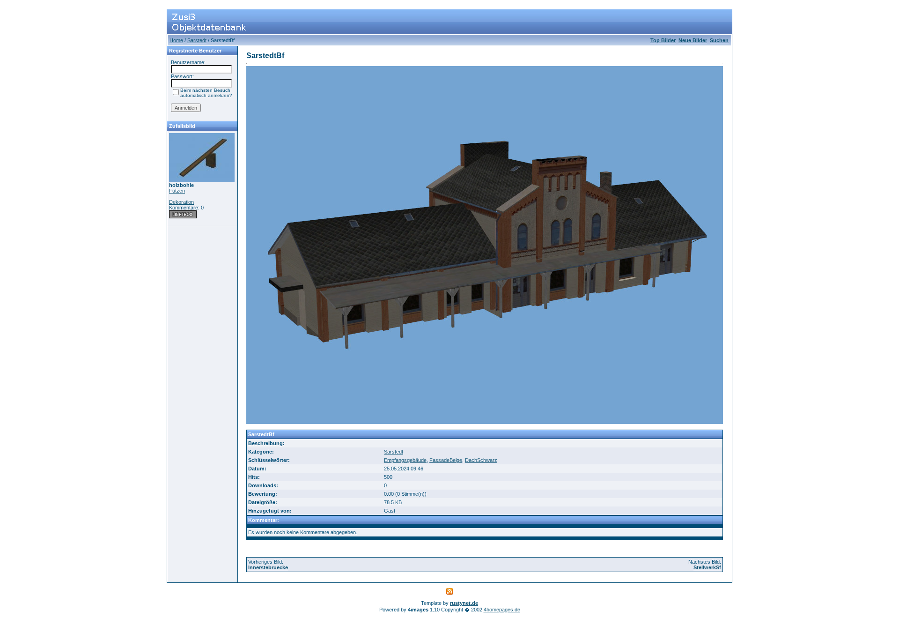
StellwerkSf (707, 567)
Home (176, 40)
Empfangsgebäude (405, 460)
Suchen (719, 40)
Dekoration (181, 202)
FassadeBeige (445, 460)
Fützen (177, 191)
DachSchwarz (481, 460)
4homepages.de (502, 609)
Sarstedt (196, 40)
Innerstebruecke (268, 567)
